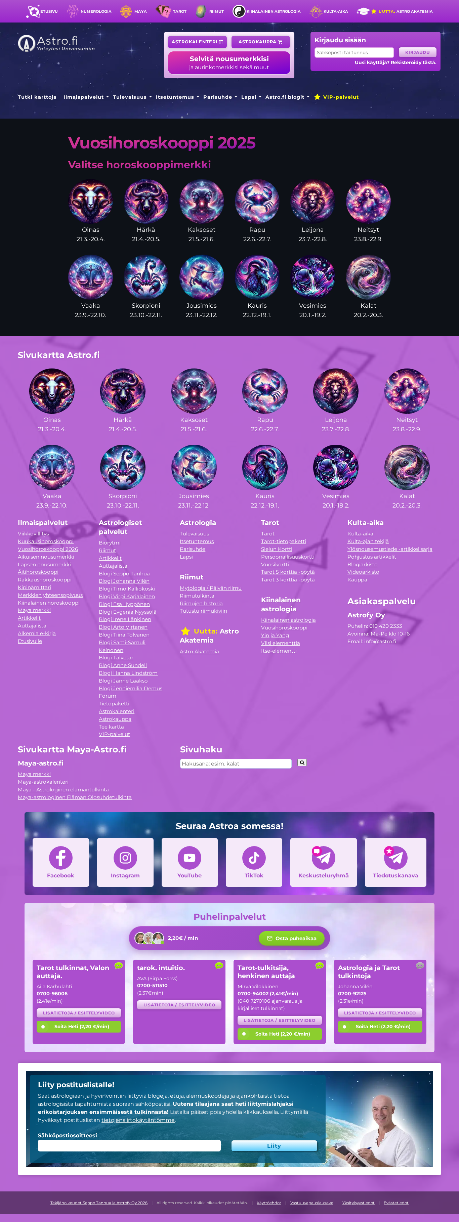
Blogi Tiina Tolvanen (124, 634)
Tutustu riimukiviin (203, 611)
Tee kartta (111, 727)
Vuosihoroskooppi (284, 627)
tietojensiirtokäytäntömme (138, 1120)
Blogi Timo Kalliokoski (127, 588)
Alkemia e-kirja (37, 633)
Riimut (216, 11)
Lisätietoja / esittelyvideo (79, 1012)
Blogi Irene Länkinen (125, 619)
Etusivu (49, 11)
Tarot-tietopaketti (283, 541)
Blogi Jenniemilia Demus (130, 688)
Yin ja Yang (275, 635)
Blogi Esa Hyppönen (124, 604)
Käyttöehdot (269, 1203)
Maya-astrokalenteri (43, 782)
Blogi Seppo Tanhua (124, 573)
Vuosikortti (275, 564)
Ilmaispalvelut (84, 97)
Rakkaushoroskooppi (45, 579)
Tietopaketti (114, 703)
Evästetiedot (396, 1203)
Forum (107, 696)
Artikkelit (29, 618)
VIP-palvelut (340, 97)
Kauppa (357, 579)
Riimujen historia (201, 603)
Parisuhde (217, 97)
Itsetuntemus (175, 97)
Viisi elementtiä (280, 643)
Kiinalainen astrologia (274, 11)
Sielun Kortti (276, 549)
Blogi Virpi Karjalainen (127, 596)
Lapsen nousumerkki (44, 564)
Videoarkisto (363, 572)
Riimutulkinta (197, 596)
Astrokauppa (258, 41)
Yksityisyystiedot (358, 1203)
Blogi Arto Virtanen (123, 627)
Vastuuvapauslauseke (311, 1203)
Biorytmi (110, 542)
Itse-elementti (279, 651)
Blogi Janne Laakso (123, 681)
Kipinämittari (34, 587)
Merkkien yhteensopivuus (50, 595)
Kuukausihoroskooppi (46, 541)
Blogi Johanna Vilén (124, 581)
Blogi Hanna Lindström (128, 673)
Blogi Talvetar (116, 657)
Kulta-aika (336, 11)
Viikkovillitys (33, 533)
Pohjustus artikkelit (371, 557)
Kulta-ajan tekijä (368, 541)
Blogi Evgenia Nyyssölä (128, 612)
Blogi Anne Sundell (123, 665)
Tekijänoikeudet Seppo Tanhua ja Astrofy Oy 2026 (99, 1203)
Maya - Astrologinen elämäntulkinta (63, 789)
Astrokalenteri (195, 41)
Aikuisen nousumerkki (46, 557)
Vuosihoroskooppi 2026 (48, 549)
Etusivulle (30, 641)
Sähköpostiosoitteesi (67, 1135)
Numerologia (96, 11)
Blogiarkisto (362, 564)
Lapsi (248, 97)
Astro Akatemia (405, 11)
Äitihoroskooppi (38, 572)
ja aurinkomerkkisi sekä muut (229, 63)
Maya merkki (34, 610)
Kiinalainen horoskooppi (49, 603)
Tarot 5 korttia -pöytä (288, 572)
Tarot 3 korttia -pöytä (288, 579)
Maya (140, 11)
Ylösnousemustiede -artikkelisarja (389, 549)
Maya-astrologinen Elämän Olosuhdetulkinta (75, 797)
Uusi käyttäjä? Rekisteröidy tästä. (395, 62)
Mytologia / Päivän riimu (211, 588)
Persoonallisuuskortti (288, 557)
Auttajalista (32, 625)
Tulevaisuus (130, 97)
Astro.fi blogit (284, 97)
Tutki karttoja (37, 97)
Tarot (179, 11)
